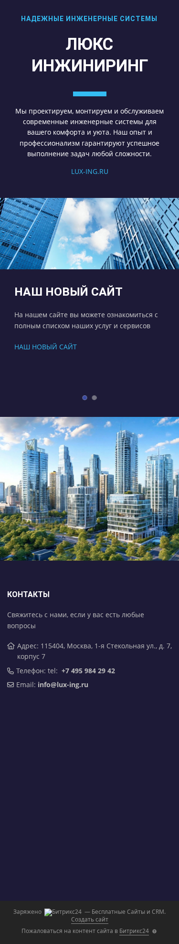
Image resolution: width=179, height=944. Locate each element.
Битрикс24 (134, 931)
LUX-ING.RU (89, 171)
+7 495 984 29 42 (88, 670)
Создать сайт (89, 919)
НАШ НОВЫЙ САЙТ (45, 346)
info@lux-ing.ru (63, 684)
